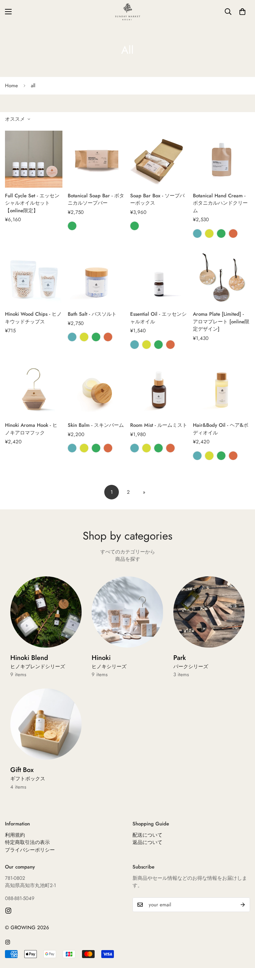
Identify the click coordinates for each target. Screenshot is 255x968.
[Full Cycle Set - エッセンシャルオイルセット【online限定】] (33, 159)
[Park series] (209, 612)
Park (190, 661)
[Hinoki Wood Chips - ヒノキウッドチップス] (33, 277)
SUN (233, 233)
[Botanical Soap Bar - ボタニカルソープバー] (96, 159)
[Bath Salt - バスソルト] (96, 277)
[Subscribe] (242, 904)
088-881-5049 (20, 898)
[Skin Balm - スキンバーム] (96, 389)
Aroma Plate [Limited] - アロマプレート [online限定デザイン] (221, 321)
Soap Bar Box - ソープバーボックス (157, 199)
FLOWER (209, 233)
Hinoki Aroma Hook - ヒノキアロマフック (31, 428)
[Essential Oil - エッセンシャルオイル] (159, 277)
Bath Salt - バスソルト (92, 314)
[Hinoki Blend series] (46, 612)
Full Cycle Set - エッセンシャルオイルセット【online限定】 (32, 203)
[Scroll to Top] (242, 931)
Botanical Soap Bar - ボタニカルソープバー (96, 199)
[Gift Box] (46, 724)
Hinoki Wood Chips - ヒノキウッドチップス (33, 317)
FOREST (72, 226)
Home (11, 85)
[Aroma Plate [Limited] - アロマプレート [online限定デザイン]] (221, 277)
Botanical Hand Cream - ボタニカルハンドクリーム (220, 203)
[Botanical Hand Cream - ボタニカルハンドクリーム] (221, 159)
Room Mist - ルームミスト (158, 425)
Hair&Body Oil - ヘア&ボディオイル (220, 428)
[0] (242, 11)
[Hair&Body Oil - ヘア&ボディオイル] (221, 389)
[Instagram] (8, 910)
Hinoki (109, 661)
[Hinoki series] (127, 612)
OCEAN (197, 233)
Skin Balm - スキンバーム (96, 425)
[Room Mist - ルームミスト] (159, 389)
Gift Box (27, 773)
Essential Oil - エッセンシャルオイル (158, 317)
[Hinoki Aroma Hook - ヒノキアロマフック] (33, 389)
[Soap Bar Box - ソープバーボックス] (159, 159)
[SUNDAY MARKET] (127, 12)
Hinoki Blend (37, 661)
